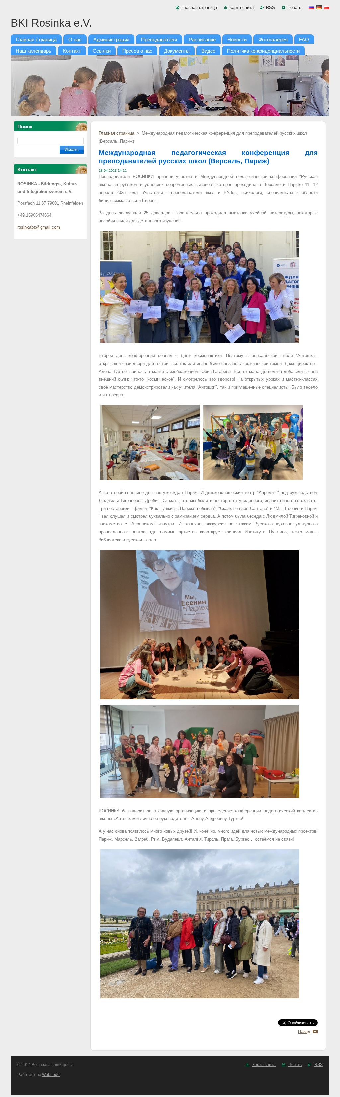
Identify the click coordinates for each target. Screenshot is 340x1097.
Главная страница (199, 7)
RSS (270, 7)
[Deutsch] (319, 7)
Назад (304, 1031)
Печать (294, 7)
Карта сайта (241, 7)
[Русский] (311, 7)
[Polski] (326, 7)
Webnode (51, 1074)
